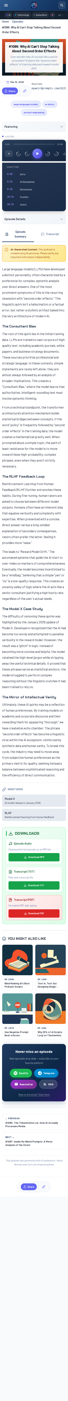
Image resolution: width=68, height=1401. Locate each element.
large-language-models (26, 104)
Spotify (23, 1073)
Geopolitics (41, 14)
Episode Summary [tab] (20, 234)
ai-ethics (49, 104)
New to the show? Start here (34, 1094)
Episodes (17, 21)
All (59, 15)
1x (9, 153)
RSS (50, 1084)
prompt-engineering (34, 112)
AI (9, 14)
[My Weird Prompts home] (34, 5)
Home (5, 21)
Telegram (49, 1073)
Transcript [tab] (52, 234)
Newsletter (26, 1084)
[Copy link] (24, 91)
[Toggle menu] (6, 5)
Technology (23, 14)
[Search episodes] (62, 5)
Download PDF (36, 913)
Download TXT (36, 885)
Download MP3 (36, 857)
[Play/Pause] (37, 154)
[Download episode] (64, 153)
